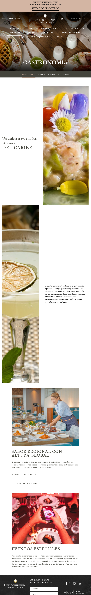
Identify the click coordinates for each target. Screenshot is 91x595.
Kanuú (41, 74)
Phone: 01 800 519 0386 (11, 19)
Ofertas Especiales (73, 29)
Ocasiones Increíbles (72, 33)
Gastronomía (14, 33)
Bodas (32, 33)
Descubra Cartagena (38, 37)
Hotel (60, 37)
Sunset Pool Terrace (58, 74)
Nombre (35, 589)
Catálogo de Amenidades (42, 29)
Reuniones (47, 33)
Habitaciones (14, 29)
